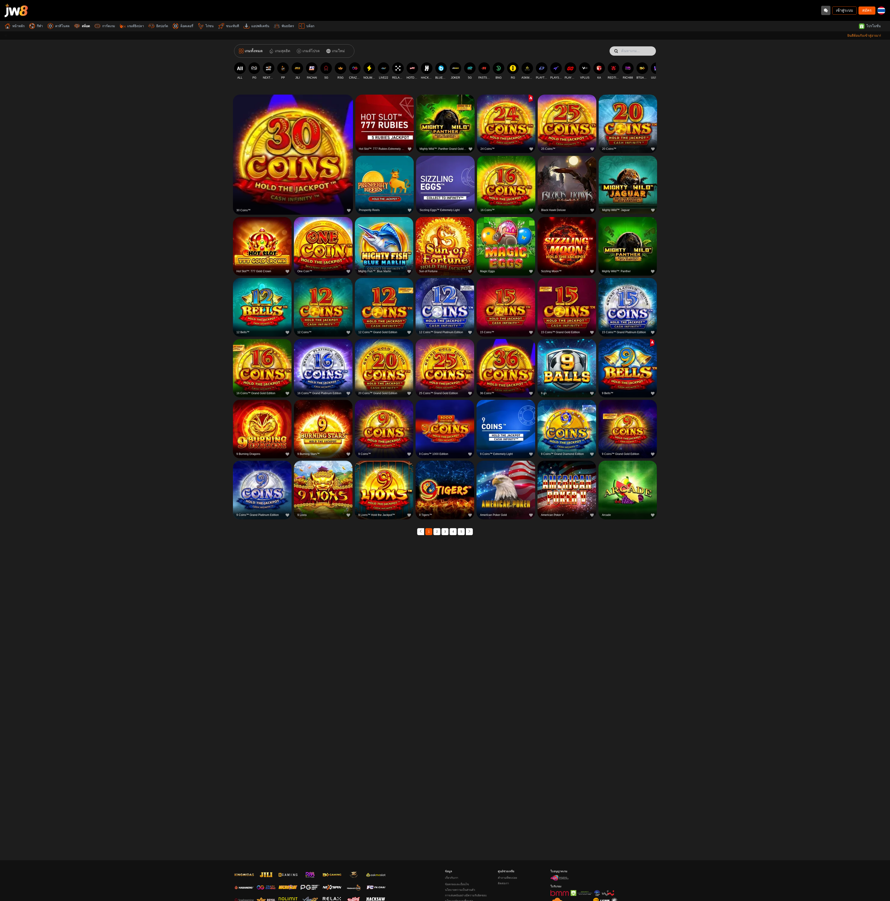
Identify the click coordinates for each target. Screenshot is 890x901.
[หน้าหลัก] (16, 10)
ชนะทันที (232, 26)
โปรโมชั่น (873, 26)
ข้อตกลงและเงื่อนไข (457, 884)
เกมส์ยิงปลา (135, 26)
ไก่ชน (210, 26)
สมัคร (867, 10)
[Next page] (469, 531)
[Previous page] (420, 531)
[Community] (825, 10)
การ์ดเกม (108, 26)
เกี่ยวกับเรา (451, 877)
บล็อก (310, 26)
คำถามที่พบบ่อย (507, 877)
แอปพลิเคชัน (260, 26)
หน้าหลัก (18, 26)
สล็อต (86, 26)
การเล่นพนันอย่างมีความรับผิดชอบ (466, 895)
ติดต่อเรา (503, 883)
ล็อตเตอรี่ (186, 26)
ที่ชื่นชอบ (293, 143)
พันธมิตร (288, 26)
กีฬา (40, 26)
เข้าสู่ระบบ (844, 10)
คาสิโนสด (62, 26)
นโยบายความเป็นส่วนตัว (460, 889)
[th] (881, 10)
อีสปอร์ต (162, 26)
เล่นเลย (293, 154)
